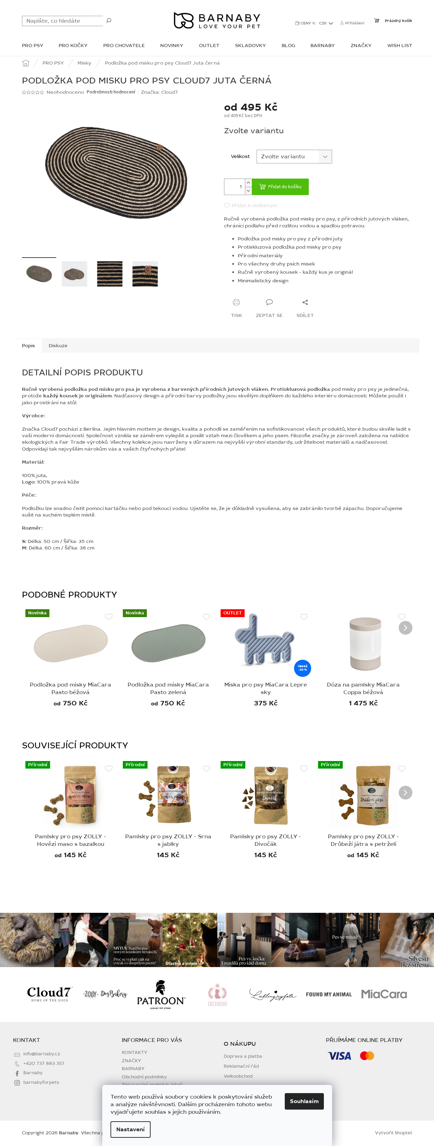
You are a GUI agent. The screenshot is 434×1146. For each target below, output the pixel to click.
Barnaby (33, 1073)
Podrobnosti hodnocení (111, 92)
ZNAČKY (131, 1061)
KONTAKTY (134, 1052)
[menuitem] (32, 46)
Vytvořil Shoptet (393, 1133)
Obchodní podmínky (144, 1077)
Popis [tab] (28, 345)
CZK (323, 23)
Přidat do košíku (285, 186)
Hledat (109, 20)
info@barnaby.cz (41, 1054)
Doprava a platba (243, 1056)
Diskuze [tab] (58, 345)
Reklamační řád (241, 1066)
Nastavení (130, 1129)
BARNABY (133, 1069)
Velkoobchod (238, 1076)
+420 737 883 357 (43, 1063)
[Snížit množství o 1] (248, 191)
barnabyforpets (41, 1082)
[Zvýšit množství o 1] (248, 183)
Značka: (159, 92)
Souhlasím (304, 1101)
